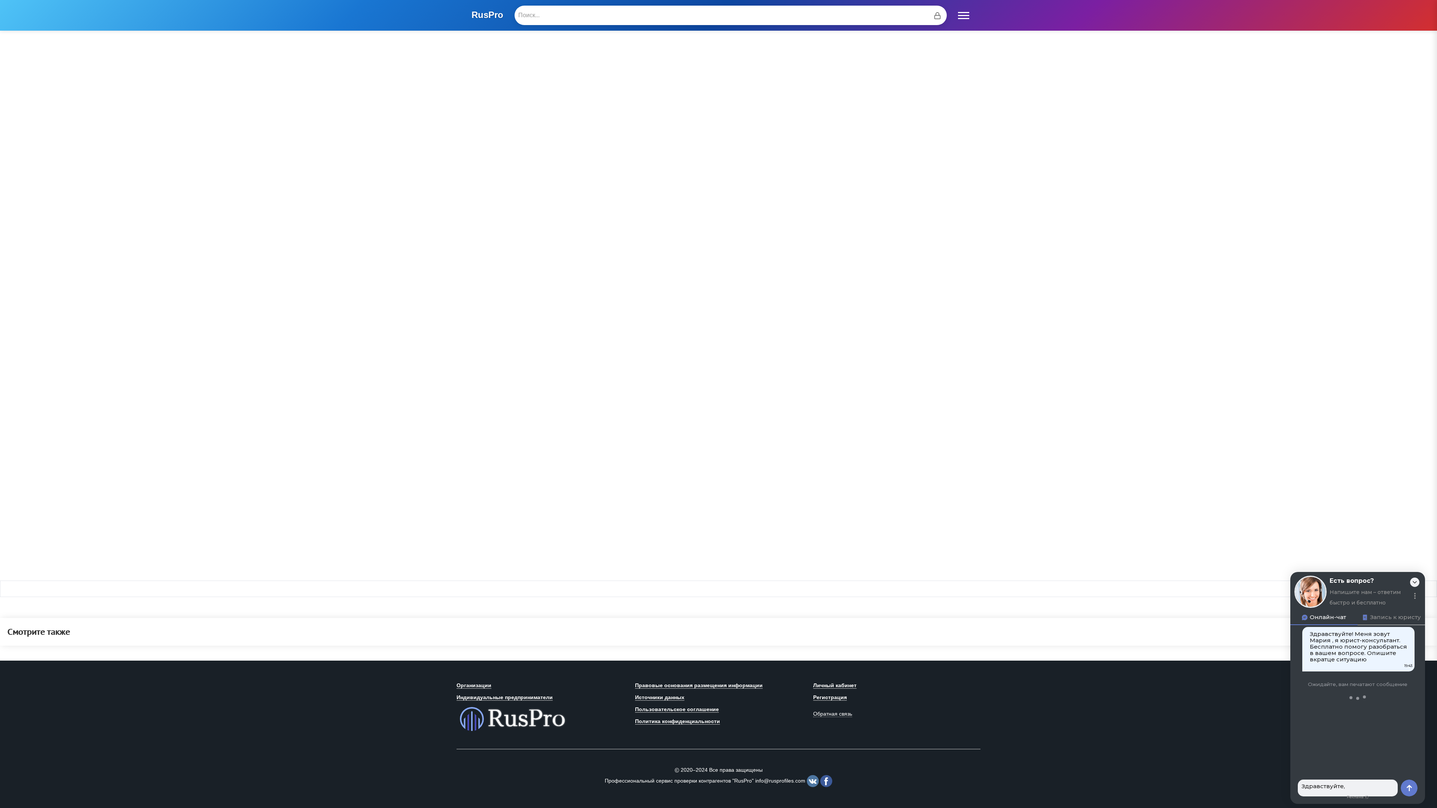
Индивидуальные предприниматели (505, 697)
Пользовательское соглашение (677, 709)
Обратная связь (832, 714)
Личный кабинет (835, 685)
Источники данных (659, 697)
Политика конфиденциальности (677, 721)
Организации (474, 685)
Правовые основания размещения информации (699, 685)
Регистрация (830, 697)
